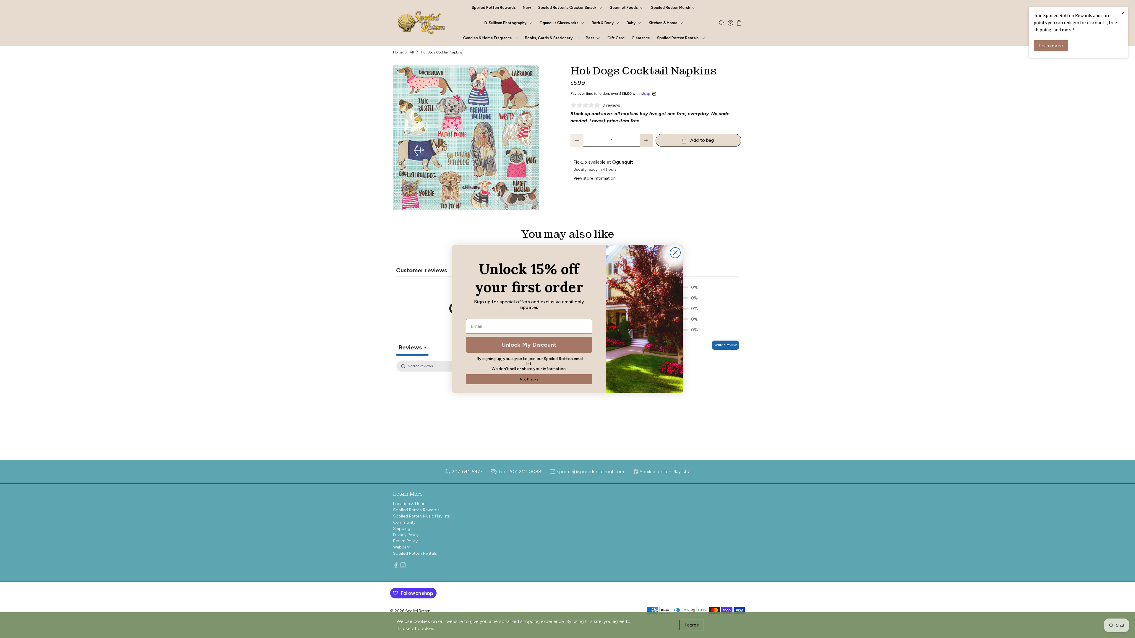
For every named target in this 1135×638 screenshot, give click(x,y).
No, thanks (529, 379)
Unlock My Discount (529, 344)
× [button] (1123, 12)
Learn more (1051, 45)
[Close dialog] (675, 253)
